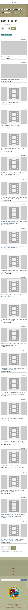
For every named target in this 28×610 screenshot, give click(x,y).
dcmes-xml (11, 551)
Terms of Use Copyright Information (15, 607)
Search (24, 579)
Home (14, 562)
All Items (2, 24)
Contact (7, 607)
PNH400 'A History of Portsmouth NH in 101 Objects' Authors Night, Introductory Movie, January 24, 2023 (14, 246)
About (14, 575)
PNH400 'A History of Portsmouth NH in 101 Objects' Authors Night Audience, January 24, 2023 (14, 295)
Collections (14, 568)
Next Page (13, 28)
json (14, 551)
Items (14, 565)
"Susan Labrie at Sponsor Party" (7, 56)
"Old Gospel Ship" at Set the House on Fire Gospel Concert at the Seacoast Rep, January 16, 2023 (14, 368)
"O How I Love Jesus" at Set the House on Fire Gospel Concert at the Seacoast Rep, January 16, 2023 (14, 344)
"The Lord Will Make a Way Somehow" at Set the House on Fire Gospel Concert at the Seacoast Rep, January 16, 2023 (13, 393)
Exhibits (14, 571)
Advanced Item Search (12, 24)
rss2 (21, 551)
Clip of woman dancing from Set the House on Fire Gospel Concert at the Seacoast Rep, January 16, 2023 (13, 515)
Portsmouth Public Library (15, 604)
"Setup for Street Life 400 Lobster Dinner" (10, 102)
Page (3, 28)
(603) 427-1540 (23, 605)
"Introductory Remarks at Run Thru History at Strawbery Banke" (13, 149)
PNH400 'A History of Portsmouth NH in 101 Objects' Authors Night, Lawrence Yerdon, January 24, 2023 (14, 222)
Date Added (13, 32)
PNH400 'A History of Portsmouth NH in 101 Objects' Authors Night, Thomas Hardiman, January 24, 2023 (14, 173)
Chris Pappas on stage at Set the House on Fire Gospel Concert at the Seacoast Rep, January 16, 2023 (12, 539)
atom (8, 551)
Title (5, 32)
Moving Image (23, 39)
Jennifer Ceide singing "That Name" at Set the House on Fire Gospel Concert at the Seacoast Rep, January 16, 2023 (13, 466)
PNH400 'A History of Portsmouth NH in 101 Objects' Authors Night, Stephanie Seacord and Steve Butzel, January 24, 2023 (14, 271)
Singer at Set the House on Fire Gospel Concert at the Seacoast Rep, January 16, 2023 (12, 490)
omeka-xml (18, 551)
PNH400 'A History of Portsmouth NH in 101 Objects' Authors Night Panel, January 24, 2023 (14, 320)
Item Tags (6, 24)
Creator (8, 32)
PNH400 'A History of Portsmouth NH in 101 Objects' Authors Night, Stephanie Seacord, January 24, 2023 (14, 197)
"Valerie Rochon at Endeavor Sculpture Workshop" (11, 125)
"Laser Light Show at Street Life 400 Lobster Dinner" (12, 79)
